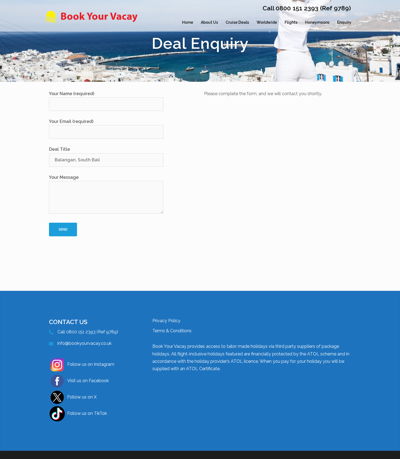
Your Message (64, 177)
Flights (291, 22)
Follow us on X (82, 397)
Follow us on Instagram (90, 364)
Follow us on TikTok (87, 413)
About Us (209, 22)
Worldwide (267, 22)
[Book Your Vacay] (92, 22)
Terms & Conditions (172, 330)
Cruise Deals (237, 22)
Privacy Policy (166, 320)
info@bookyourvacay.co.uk (84, 343)
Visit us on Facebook (88, 380)
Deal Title (59, 149)
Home (187, 22)
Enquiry (344, 22)
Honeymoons (317, 22)
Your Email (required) (71, 121)
